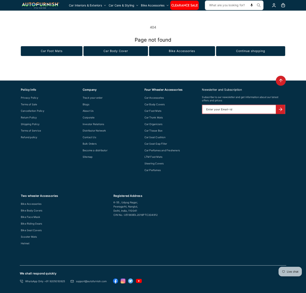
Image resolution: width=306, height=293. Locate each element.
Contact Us (89, 137)
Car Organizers (153, 124)
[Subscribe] (280, 109)
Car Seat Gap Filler (155, 143)
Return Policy (29, 117)
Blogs (86, 104)
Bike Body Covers (31, 210)
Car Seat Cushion (154, 137)
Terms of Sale (29, 104)
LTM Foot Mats (153, 156)
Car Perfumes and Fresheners (162, 150)
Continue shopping (250, 51)
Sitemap (87, 156)
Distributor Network (94, 130)
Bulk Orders (90, 143)
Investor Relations (93, 124)
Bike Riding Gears (31, 223)
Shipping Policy (30, 124)
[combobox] (234, 5)
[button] (88, 5)
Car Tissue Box (153, 130)
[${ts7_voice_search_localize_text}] (251, 5)
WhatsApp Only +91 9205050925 (45, 281)
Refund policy (29, 137)
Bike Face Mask (30, 217)
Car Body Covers (154, 104)
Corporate (89, 117)
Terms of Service (31, 130)
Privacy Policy (29, 97)
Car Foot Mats (51, 51)
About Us (88, 110)
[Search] (258, 5)
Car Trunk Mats (153, 117)
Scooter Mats (29, 236)
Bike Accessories (182, 51)
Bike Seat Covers (31, 230)
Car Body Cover (115, 51)
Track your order (92, 97)
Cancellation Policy (32, 110)
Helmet (25, 243)
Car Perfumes (152, 170)
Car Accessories (154, 97)
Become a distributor (95, 150)
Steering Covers (154, 163)
